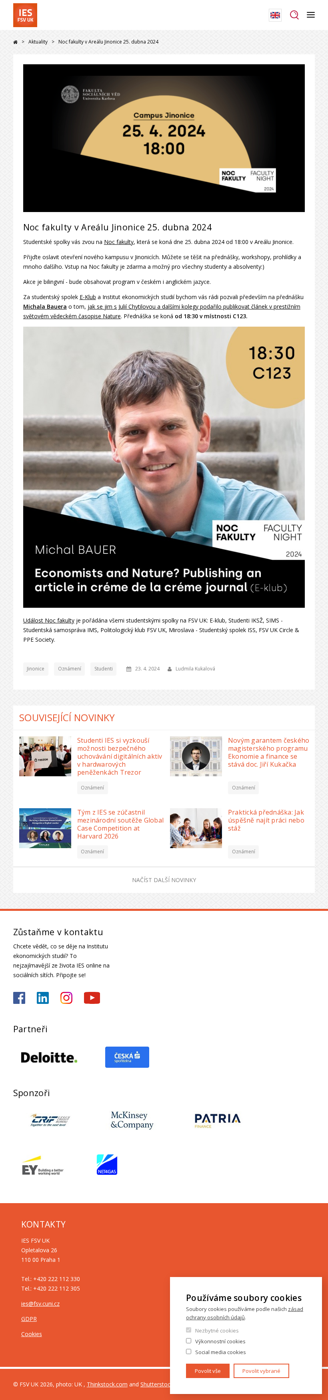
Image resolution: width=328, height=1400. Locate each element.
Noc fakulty (119, 242)
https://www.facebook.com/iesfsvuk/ (19, 998)
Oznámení (69, 668)
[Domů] (25, 15)
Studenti (103, 668)
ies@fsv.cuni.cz (40, 1303)
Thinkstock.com (107, 1384)
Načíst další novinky (164, 880)
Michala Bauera (45, 306)
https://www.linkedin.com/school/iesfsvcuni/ (43, 998)
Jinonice (35, 668)
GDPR (29, 1319)
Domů (15, 42)
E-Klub (88, 297)
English (275, 15)
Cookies (31, 1334)
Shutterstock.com (163, 1384)
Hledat (294, 15)
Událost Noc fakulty (48, 620)
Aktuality (38, 41)
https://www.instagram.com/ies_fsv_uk (66, 998)
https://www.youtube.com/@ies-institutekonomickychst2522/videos (92, 998)
